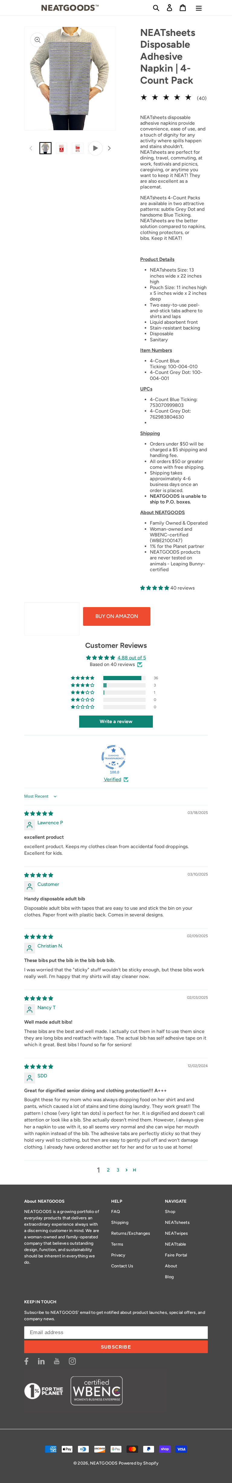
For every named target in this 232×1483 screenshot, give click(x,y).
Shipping (119, 1222)
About (171, 1266)
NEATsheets (177, 1222)
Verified (112, 779)
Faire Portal (176, 1255)
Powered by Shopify (139, 1463)
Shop (170, 1211)
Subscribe (116, 1346)
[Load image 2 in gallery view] (61, 148)
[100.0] (114, 757)
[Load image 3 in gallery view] (77, 148)
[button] (156, 7)
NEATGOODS (104, 1463)
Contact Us (122, 1266)
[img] (38, 813)
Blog (169, 1276)
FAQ (115, 1211)
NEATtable (175, 1244)
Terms (117, 1244)
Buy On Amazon (116, 616)
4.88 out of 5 (132, 658)
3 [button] (118, 1170)
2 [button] (108, 1170)
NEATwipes (176, 1233)
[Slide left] (30, 148)
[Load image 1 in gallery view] (45, 148)
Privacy (118, 1255)
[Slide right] (109, 148)
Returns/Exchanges (130, 1233)
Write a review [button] (116, 721)
